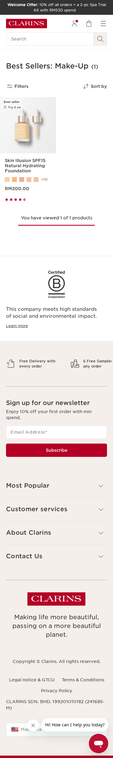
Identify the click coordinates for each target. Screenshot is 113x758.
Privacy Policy (56, 711)
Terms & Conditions (83, 700)
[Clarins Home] (26, 23)
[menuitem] (74, 23)
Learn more (17, 325)
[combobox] (56, 750)
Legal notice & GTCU (32, 700)
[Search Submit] (100, 39)
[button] (56, 506)
